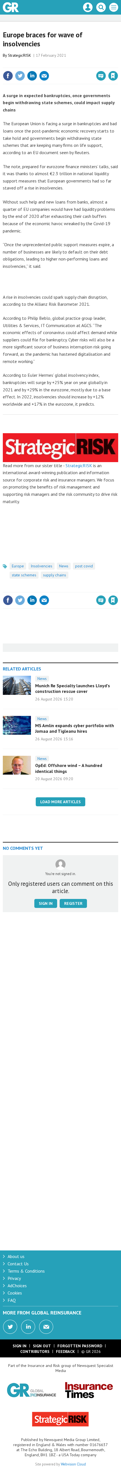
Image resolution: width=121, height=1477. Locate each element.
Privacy (14, 1278)
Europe (18, 566)
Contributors (35, 1351)
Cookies (15, 1293)
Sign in (47, 63)
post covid (84, 566)
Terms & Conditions (26, 1271)
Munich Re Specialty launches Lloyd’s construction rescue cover (72, 688)
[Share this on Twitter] (20, 76)
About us (16, 1256)
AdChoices (17, 1285)
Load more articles (60, 801)
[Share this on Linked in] (32, 76)
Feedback (65, 1351)
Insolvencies (41, 566)
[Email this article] (44, 76)
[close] (117, 63)
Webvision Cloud (73, 1464)
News (63, 566)
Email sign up (46, 1327)
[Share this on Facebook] (8, 76)
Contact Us (18, 1263)
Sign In (19, 1345)
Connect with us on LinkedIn (28, 1327)
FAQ (12, 1300)
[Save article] (113, 76)
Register (73, 903)
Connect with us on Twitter (10, 1327)
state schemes (24, 574)
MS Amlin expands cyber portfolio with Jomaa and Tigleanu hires (74, 728)
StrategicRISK (79, 465)
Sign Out (42, 1345)
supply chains (54, 574)
